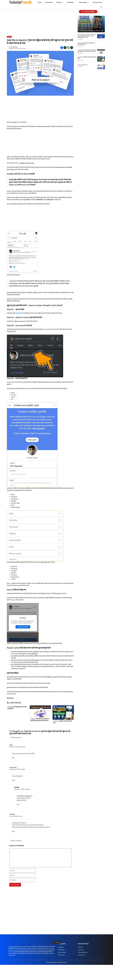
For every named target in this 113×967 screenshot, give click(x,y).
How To (9, 36)
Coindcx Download (82, 64)
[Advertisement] (50, 955)
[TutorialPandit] (20, 2)
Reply (13, 757)
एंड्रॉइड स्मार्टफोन (19, 313)
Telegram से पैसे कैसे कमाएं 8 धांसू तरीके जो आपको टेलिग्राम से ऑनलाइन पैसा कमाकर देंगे (87, 50)
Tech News (70, 2)
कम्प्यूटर (16, 654)
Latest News (49, 2)
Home (40, 2)
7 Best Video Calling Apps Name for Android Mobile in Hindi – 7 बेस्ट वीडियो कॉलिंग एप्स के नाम (87, 36)
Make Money (83, 2)
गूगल (21, 122)
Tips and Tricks (97, 2)
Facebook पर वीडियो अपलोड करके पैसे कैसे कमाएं (87, 57)
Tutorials (59, 2)
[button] (101, 7)
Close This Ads (56, 942)
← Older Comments (15, 737)
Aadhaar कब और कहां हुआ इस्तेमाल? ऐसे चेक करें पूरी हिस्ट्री (86, 43)
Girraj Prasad (13, 47)
